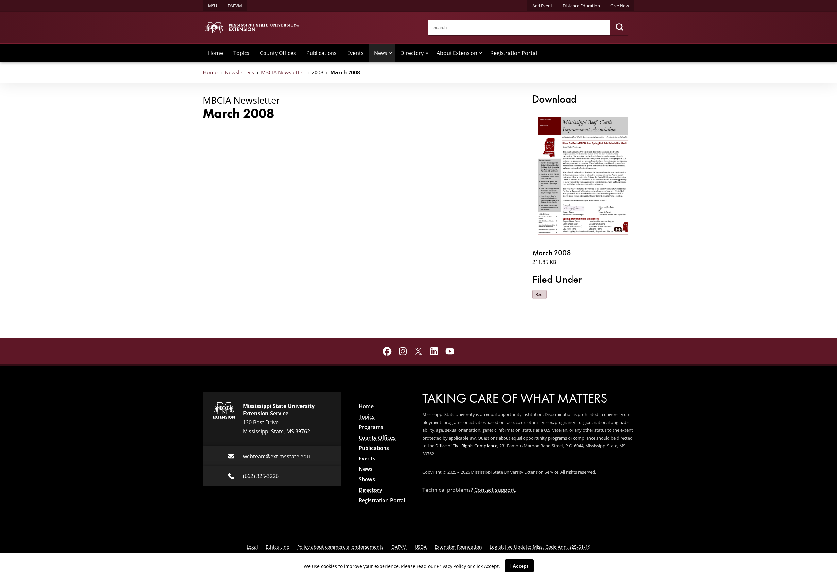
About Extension (457, 52)
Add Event (542, 5)
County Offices (278, 52)
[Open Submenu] (391, 53)
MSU (212, 5)
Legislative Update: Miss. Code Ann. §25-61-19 (540, 547)
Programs (371, 427)
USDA (421, 547)
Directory (412, 52)
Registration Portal (513, 52)
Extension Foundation (458, 547)
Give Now (619, 5)
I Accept (519, 566)
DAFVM (235, 5)
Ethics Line (277, 547)
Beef (539, 294)
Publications (321, 52)
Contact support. (495, 489)
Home (215, 52)
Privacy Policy (451, 566)
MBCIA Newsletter (283, 72)
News (380, 52)
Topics (241, 52)
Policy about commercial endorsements (340, 547)
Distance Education (581, 5)
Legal (252, 547)
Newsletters (239, 72)
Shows (367, 479)
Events (355, 52)
